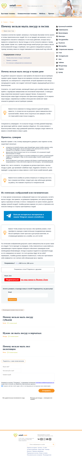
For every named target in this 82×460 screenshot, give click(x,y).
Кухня (4, 323)
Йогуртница (63, 66)
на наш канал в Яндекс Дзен (27, 280)
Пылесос (62, 43)
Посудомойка (63, 39)
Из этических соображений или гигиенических (19, 63)
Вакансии (29, 451)
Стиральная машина (66, 49)
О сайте (45, 447)
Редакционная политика (33, 453)
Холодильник (63, 56)
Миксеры (62, 36)
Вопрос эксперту (43, 453)
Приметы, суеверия (11, 60)
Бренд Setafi (41, 449)
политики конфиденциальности (45, 382)
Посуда (5, 336)
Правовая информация (37, 451)
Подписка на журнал (32, 447)
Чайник (61, 62)
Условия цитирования (32, 449)
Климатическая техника (27, 13)
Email (10, 292)
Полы (4, 352)
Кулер (61, 72)
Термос (61, 69)
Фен (60, 59)
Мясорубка (62, 46)
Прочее (51, 13)
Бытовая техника (8, 13)
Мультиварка (63, 33)
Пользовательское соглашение (34, 455)
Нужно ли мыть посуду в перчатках (22, 333)
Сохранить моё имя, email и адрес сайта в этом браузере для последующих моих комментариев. (27, 386)
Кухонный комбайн (65, 26)
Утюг (60, 52)
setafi (23, 435)
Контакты (40, 447)
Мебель (42, 13)
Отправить (46, 391)
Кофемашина (63, 30)
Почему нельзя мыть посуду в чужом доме (18, 58)
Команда (47, 449)
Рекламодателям (47, 455)
